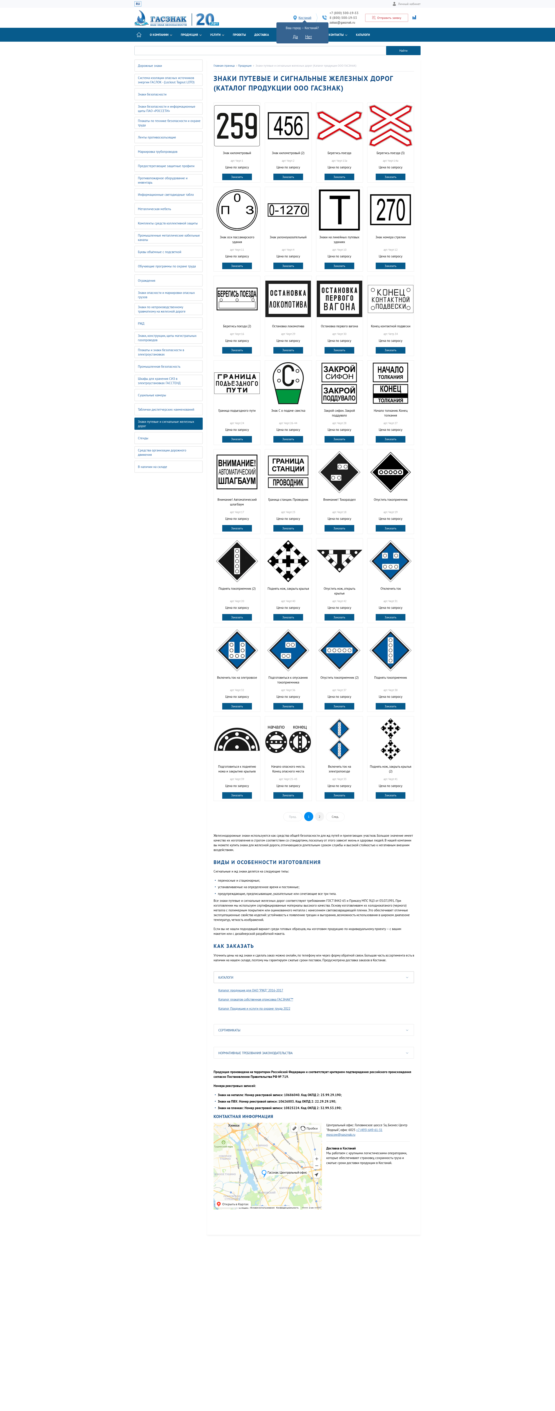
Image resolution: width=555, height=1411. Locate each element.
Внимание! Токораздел (339, 499)
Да (295, 37)
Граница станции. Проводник (288, 499)
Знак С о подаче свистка (288, 410)
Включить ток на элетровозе (237, 677)
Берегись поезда (339, 153)
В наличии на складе (152, 467)
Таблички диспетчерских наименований (166, 409)
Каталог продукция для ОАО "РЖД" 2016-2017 (250, 990)
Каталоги (363, 35)
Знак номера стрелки (390, 237)
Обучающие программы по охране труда (167, 266)
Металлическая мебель (154, 209)
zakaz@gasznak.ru (342, 22)
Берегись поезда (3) (391, 153)
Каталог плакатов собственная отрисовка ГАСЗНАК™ (255, 999)
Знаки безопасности (152, 94)
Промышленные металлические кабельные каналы (169, 237)
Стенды (143, 438)
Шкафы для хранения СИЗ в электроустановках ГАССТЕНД (159, 381)
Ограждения (146, 280)
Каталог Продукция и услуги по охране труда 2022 (254, 1008)
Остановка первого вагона (339, 326)
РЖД (141, 323)
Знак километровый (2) (288, 153)
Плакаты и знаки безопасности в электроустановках (161, 352)
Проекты (239, 35)
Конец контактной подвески (390, 326)
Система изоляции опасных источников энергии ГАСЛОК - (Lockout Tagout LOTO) (166, 80)
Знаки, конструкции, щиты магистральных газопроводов (167, 338)
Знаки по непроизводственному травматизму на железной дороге (162, 309)
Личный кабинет (409, 4)
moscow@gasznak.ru (340, 1135)
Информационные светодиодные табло (166, 195)
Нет (308, 37)
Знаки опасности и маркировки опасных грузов (166, 295)
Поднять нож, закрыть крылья (288, 588)
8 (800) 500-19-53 (343, 18)
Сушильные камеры (152, 395)
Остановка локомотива (288, 326)
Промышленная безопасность (159, 366)
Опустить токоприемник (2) (339, 677)
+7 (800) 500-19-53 (344, 13)
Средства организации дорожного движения (162, 452)
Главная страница (224, 66)
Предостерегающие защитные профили (166, 166)
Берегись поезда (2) (237, 326)
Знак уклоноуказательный (288, 237)
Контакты (336, 35)
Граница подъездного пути (237, 410)
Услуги (215, 35)
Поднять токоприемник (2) (237, 588)
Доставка (261, 35)
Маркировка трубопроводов (157, 152)
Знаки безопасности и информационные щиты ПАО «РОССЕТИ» (166, 108)
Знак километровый (237, 153)
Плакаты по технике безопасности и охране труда (169, 123)
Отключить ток (390, 588)
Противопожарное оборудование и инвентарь (163, 180)
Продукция (189, 35)
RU (138, 4)
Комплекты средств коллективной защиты (168, 223)
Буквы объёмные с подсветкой (159, 252)
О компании (159, 35)
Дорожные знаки (150, 66)
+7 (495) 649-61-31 (369, 1130)
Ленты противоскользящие (157, 137)
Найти (403, 51)
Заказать (237, 177)
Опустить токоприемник (391, 499)
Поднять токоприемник (390, 677)
